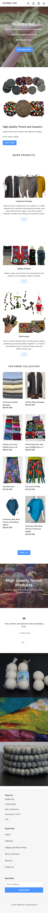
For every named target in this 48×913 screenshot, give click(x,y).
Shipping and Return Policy (16, 847)
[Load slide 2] (25, 642)
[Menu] (43, 3)
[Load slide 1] (23, 642)
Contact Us (9, 867)
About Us (8, 860)
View (24, 219)
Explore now (24, 50)
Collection (9, 841)
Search (8, 834)
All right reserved (31, 905)
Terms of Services (12, 854)
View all (24, 552)
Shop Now (10, 143)
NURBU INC (10, 3)
